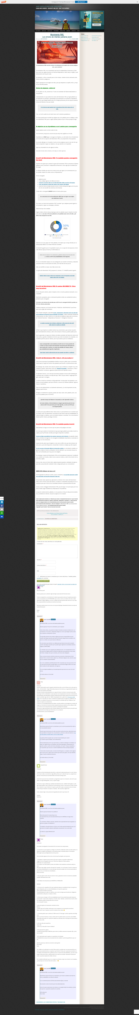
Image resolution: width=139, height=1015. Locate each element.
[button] (69, 2)
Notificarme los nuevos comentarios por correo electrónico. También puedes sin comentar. (56, 577)
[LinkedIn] (2, 502)
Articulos (44, 30)
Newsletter (62, 30)
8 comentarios (40, 518)
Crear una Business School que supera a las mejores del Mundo (54, 184)
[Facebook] (2, 506)
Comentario (40, 543)
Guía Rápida (37, 30)
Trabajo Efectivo (84, 40)
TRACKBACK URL (61, 1002)
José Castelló (44, 39)
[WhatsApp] (2, 513)
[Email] (2, 509)
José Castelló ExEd (84, 39)
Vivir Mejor (94, 40)
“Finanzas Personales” (61, 368)
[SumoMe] (2, 516)
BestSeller (50, 30)
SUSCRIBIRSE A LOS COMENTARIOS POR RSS (46, 1002)
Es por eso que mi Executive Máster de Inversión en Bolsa (50, 448)
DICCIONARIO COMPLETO (57, 513)
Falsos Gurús (75, 39)
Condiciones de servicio (53, 1009)
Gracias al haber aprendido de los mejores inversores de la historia (52, 436)
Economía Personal (96, 35)
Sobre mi (68, 30)
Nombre (39, 559)
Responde (39, 616)
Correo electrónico (41, 565)
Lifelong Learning (95, 39)
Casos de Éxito (84, 35)
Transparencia (62, 1009)
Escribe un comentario (51, 519)
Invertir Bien (94, 37)
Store (78, 30)
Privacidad (37, 1009)
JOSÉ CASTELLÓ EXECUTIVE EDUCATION (48, 7)
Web (38, 571)
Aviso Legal (42, 1009)
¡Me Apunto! (81, 2)
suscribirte (39, 578)
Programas (56, 30)
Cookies (46, 1009)
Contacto (74, 30)
